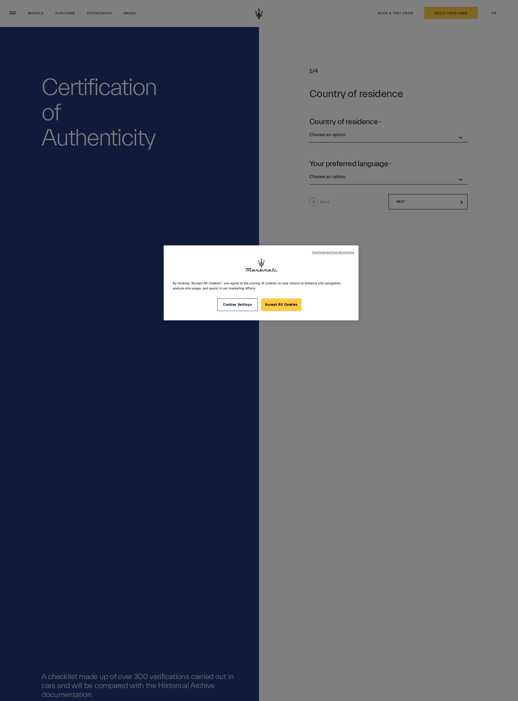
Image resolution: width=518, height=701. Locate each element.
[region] (261, 282)
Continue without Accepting (333, 252)
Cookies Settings (237, 305)
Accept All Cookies (281, 305)
